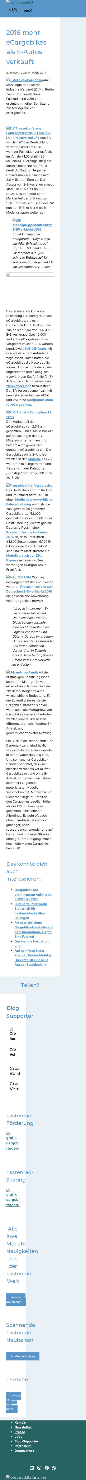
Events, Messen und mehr (13, 1402)
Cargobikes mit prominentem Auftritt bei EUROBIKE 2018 (33, 894)
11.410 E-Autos (35, 349)
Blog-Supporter (26, 1441)
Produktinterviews (23, 1356)
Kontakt (21, 1423)
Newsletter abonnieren (15, 1300)
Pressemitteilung (26, 138)
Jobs (18, 1436)
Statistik (34, 459)
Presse (20, 1432)
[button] (13, 10)
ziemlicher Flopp (18, 386)
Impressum (23, 1446)
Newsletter (23, 1427)
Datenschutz (24, 1451)
